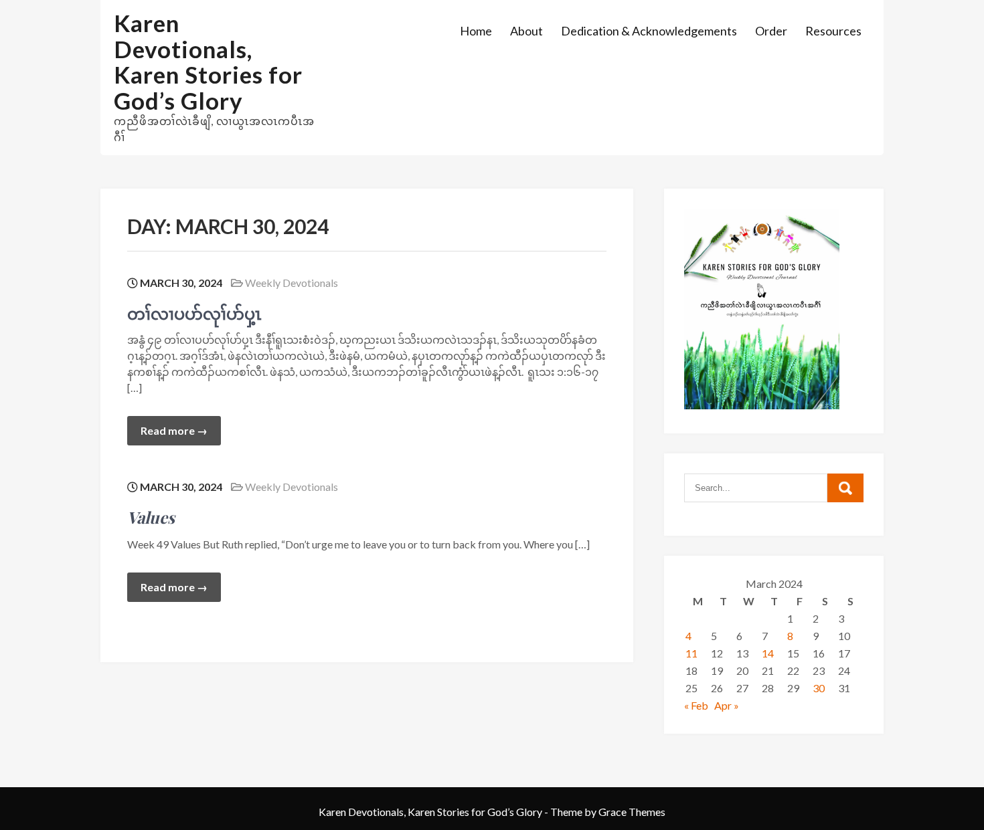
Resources (833, 30)
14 (768, 653)
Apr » (726, 705)
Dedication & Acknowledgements (649, 30)
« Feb (696, 705)
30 (819, 688)
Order (771, 30)
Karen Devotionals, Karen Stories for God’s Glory (208, 61)
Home (476, 30)
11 (691, 653)
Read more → (174, 430)
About (526, 30)
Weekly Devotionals (291, 282)
